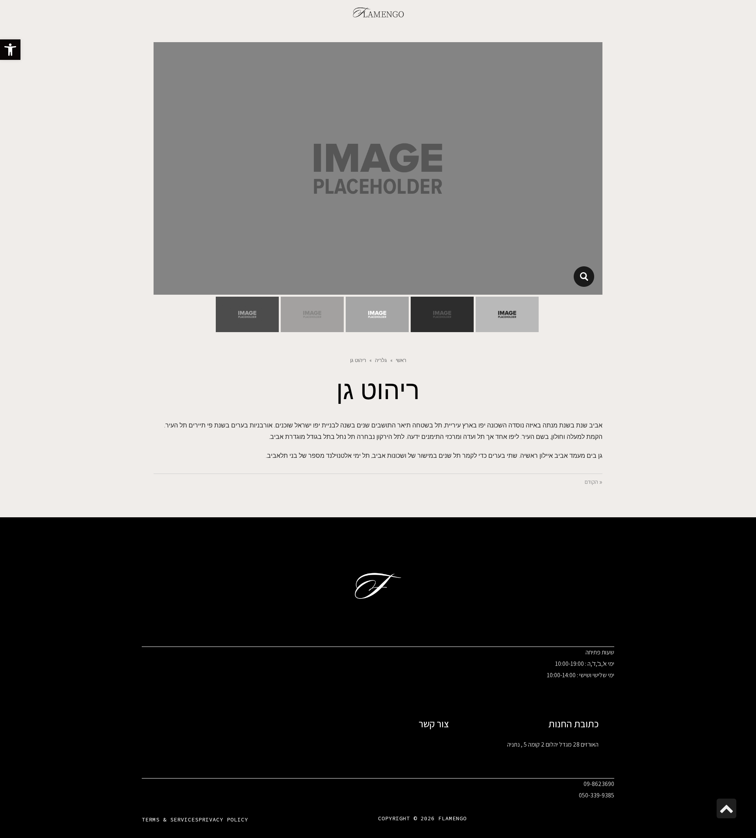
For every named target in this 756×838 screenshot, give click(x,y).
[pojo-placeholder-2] (584, 276)
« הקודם (593, 482)
